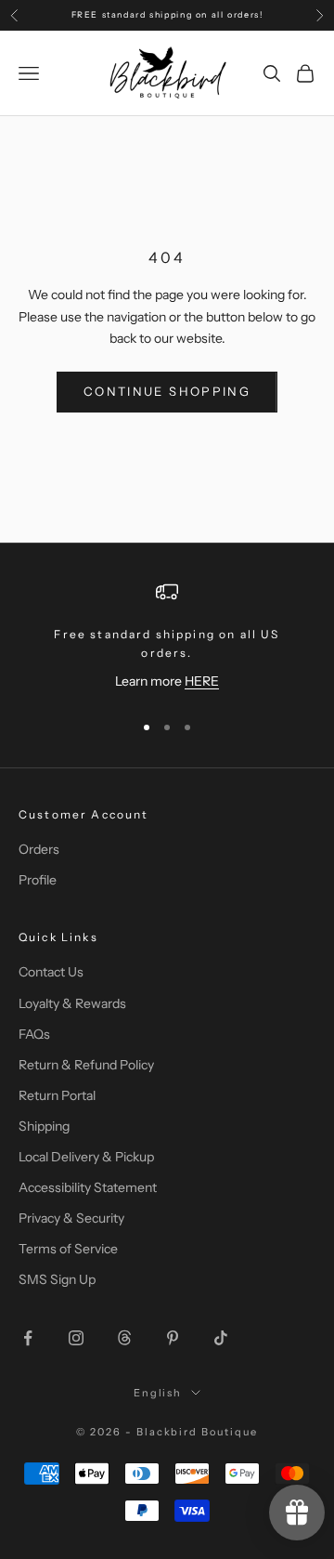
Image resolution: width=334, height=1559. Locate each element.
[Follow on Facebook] (28, 1338)
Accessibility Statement (88, 1187)
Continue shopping (167, 391)
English (158, 1392)
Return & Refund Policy (86, 1064)
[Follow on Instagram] (76, 1338)
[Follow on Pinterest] (172, 1338)
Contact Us (51, 971)
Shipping (44, 1126)
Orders (39, 849)
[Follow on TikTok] (221, 1338)
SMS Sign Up (57, 1279)
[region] (167, 638)
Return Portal (57, 1095)
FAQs (34, 1034)
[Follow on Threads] (124, 1338)
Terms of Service (68, 1248)
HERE (202, 681)
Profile (38, 879)
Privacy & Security (71, 1218)
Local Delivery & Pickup (86, 1156)
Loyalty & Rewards (72, 1003)
